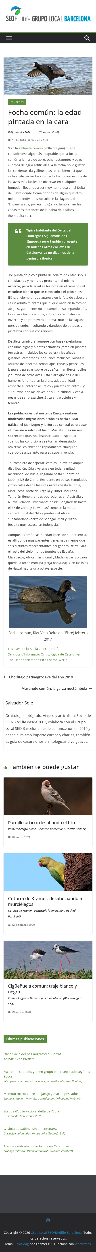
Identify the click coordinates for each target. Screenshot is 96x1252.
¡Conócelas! (17, 101)
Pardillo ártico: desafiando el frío (47, 825)
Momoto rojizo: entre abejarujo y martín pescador (42, 1096)
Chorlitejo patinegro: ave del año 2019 (41, 677)
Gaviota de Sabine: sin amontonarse (34, 1130)
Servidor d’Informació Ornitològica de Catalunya (44, 654)
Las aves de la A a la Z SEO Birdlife (33, 649)
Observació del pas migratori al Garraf (32, 1056)
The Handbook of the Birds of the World (37, 660)
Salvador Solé (39, 140)
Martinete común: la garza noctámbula (54, 688)
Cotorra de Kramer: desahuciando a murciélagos (45, 906)
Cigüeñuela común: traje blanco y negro (44, 994)
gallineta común (31, 148)
